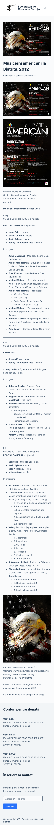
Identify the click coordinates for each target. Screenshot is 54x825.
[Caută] (45, 8)
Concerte (20, 76)
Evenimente (30, 76)
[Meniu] (49, 8)
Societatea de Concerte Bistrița (29, 8)
